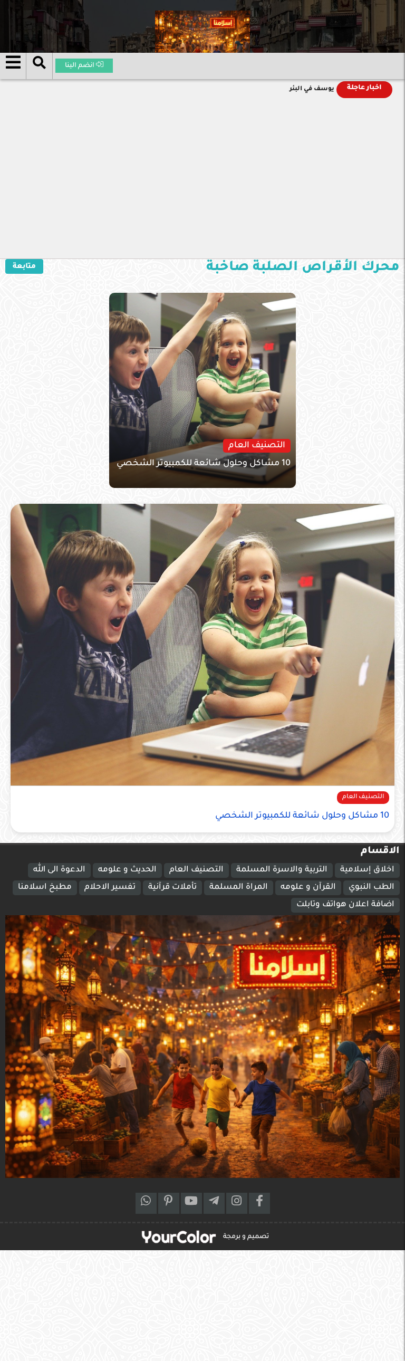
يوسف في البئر (312, 89)
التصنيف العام (196, 870)
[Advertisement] (202, 179)
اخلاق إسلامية (367, 870)
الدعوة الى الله (59, 870)
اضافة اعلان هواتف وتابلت (345, 904)
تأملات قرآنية (172, 887)
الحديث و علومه (127, 870)
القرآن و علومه (308, 887)
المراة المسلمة (238, 887)
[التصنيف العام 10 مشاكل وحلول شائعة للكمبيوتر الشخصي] (184, 391)
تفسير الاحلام (110, 887)
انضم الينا (80, 66)
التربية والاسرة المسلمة (281, 870)
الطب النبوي (371, 887)
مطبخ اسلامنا (45, 887)
